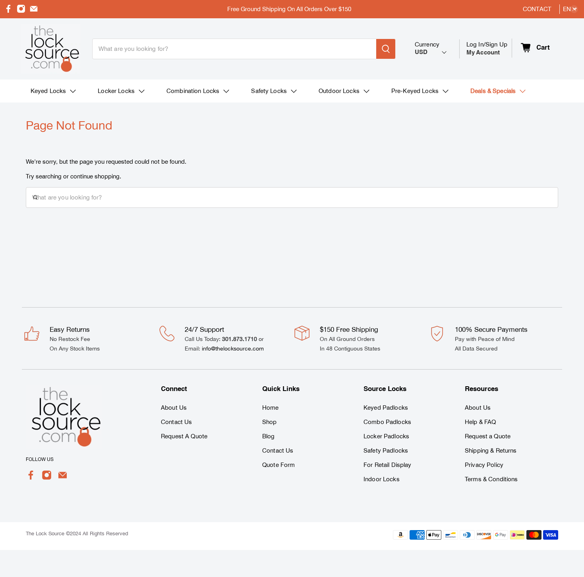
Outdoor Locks (339, 90)
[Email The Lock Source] (33, 11)
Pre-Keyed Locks (415, 90)
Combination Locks (192, 90)
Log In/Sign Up (486, 48)
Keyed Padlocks (386, 407)
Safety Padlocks (386, 450)
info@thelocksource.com (233, 348)
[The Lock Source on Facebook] (8, 11)
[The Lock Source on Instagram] (21, 11)
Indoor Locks (382, 479)
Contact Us (176, 421)
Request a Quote (488, 436)
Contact (537, 9)
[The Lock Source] (50, 49)
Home (270, 407)
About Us (174, 407)
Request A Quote (184, 436)
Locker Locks (116, 90)
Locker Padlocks (386, 436)
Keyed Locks (48, 90)
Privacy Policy (484, 464)
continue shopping (95, 176)
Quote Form (278, 464)
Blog (268, 436)
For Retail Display (388, 464)
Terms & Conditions (491, 479)
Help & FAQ (480, 421)
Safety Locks (269, 90)
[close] (574, 9)
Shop (269, 421)
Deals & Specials (493, 90)
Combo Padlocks (387, 421)
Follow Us (40, 459)
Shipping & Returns (491, 450)
